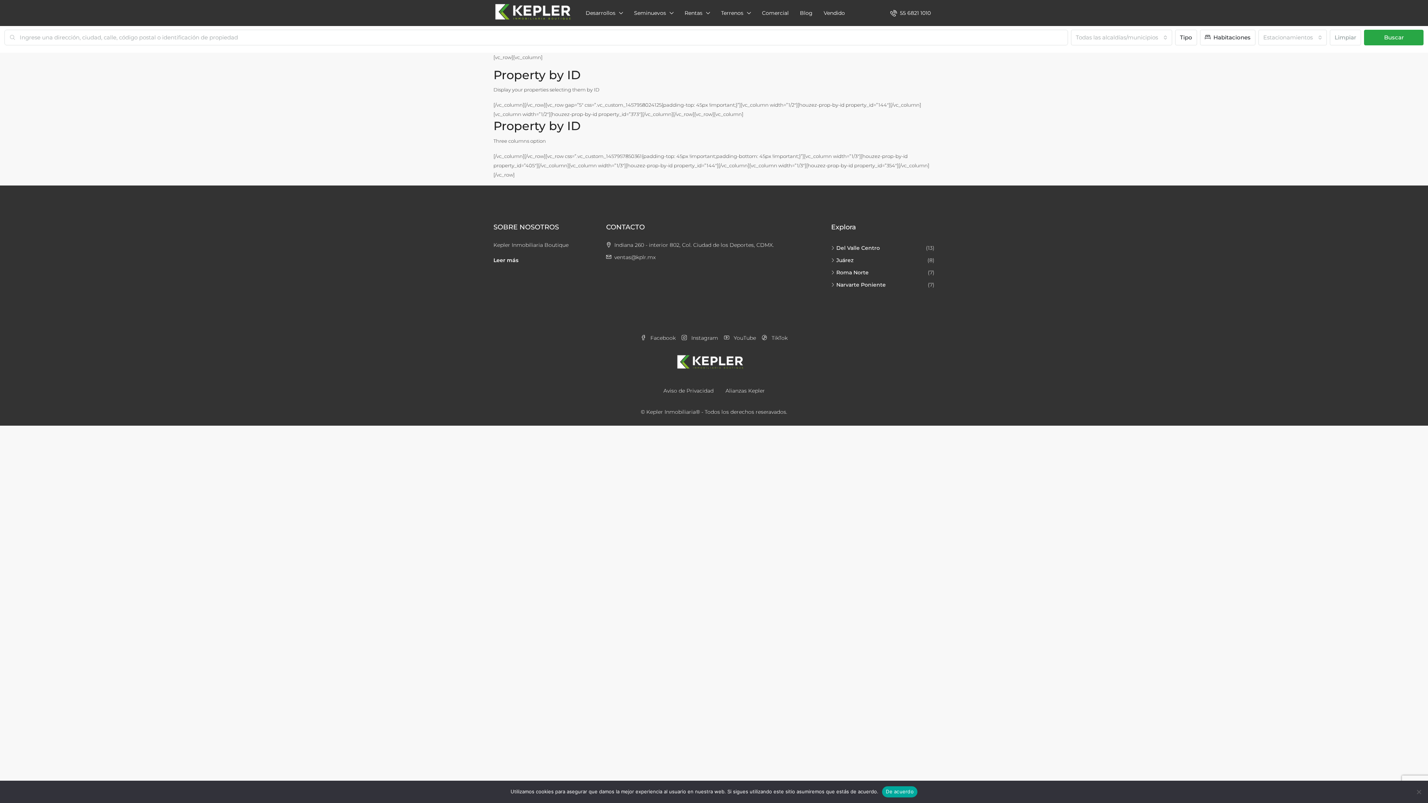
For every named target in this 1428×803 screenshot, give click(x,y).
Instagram (704, 338)
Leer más (505, 260)
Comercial (775, 13)
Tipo (1186, 37)
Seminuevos (650, 13)
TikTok (779, 338)
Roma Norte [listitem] (852, 272)
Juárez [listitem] (844, 260)
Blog (806, 13)
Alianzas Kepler (745, 390)
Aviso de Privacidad (688, 390)
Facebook (662, 338)
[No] (1418, 792)
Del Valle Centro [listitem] (858, 248)
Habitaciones (1231, 37)
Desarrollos (600, 13)
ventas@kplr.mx (635, 257)
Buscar (1394, 37)
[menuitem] (911, 13)
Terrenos (732, 13)
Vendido (834, 13)
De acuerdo (900, 791)
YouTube (744, 338)
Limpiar (1345, 37)
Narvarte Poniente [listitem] (861, 284)
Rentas (693, 13)
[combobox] (1121, 37)
